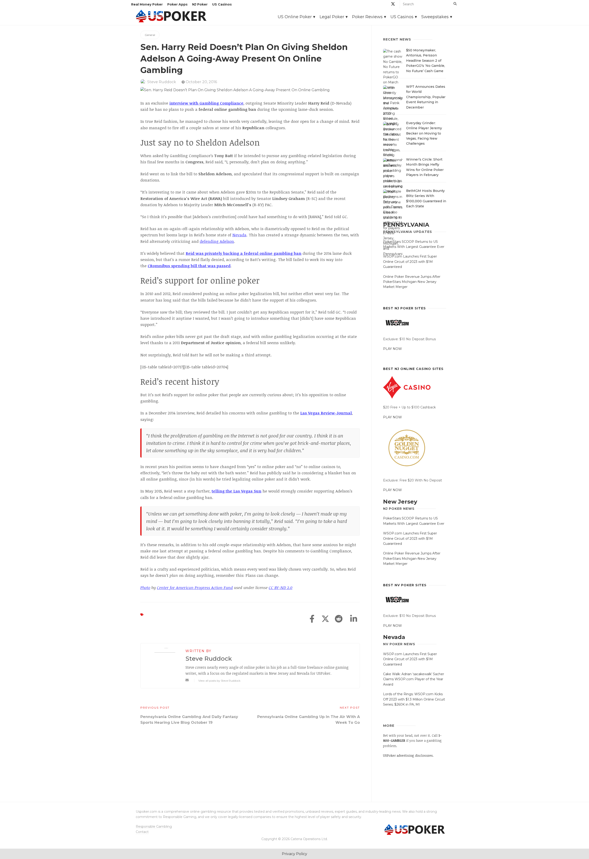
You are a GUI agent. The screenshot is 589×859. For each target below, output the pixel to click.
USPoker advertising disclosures (408, 755)
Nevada (239, 234)
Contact (142, 832)
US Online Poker (295, 16)
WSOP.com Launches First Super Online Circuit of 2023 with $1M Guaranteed (410, 261)
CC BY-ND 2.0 (280, 587)
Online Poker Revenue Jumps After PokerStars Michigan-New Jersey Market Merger (411, 282)
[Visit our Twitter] (393, 5)
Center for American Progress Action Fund (195, 587)
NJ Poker (200, 4)
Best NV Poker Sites (405, 585)
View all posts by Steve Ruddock (219, 680)
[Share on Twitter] (325, 619)
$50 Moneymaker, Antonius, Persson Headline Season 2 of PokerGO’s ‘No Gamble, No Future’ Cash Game (425, 60)
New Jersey (400, 501)
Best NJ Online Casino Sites (413, 369)
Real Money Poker (147, 4)
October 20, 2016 (201, 82)
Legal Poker (332, 16)
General (150, 35)
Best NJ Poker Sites (404, 308)
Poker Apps (177, 4)
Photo (145, 587)
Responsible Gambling (154, 826)
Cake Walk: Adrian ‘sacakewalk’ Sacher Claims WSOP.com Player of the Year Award (413, 679)
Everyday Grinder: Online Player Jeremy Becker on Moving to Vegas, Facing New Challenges (424, 133)
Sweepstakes (435, 16)
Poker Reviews (367, 16)
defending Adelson (217, 241)
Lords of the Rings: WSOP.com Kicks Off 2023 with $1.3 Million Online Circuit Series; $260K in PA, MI (414, 699)
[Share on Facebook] (312, 619)
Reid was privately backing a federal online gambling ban (243, 253)
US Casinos (222, 4)
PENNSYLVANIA (406, 224)
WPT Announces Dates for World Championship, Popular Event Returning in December (425, 97)
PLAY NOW (392, 349)
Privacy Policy (294, 854)
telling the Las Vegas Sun (236, 491)
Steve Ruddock (161, 82)
